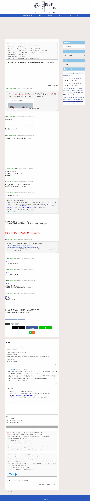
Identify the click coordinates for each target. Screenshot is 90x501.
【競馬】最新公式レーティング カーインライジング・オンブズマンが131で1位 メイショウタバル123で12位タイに (32, 463)
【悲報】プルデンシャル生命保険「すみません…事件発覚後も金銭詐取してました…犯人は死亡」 (27, 50)
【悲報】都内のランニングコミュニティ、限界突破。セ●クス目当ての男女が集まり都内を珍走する (28, 436)
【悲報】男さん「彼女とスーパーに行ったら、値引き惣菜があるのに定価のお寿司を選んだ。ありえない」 (30, 445)
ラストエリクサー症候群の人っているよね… (16, 56)
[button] (83, 46)
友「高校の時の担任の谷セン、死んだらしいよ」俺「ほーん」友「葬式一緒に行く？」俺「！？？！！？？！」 (31, 449)
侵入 (13, 324)
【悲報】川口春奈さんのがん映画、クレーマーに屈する (18, 54)
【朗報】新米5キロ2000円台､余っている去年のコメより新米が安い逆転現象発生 (24, 48)
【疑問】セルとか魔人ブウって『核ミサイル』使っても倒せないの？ (22, 444)
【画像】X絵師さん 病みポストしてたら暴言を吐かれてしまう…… (21, 447)
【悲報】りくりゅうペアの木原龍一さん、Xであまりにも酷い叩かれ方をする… (24, 456)
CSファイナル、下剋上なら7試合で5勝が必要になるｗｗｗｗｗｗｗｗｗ (23, 442)
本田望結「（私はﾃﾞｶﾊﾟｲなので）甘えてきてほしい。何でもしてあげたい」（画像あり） (25, 52)
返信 (56, 364)
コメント (8, 402)
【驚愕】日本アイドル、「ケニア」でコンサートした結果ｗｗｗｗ (21, 454)
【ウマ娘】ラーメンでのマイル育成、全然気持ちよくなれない (21, 469)
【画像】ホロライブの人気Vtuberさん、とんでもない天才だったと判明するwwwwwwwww (26, 457)
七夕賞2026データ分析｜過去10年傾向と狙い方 (17, 465)
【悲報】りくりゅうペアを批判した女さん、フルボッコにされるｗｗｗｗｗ (23, 58)
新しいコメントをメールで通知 (14, 420)
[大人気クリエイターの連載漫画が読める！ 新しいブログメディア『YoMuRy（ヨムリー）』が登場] (13, 473)
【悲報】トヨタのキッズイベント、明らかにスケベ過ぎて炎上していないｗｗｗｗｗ (24, 45)
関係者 (17, 324)
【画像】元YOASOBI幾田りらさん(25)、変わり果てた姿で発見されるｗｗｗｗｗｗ (25, 434)
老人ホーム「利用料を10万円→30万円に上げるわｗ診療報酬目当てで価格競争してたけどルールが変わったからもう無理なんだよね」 (35, 459)
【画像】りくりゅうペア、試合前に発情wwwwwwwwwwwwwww (20, 46)
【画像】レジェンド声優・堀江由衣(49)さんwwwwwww (19, 461)
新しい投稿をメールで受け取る (14, 422)
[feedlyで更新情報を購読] (30, 332)
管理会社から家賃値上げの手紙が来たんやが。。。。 (19, 438)
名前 (7, 416)
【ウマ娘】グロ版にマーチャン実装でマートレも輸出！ (19, 467)
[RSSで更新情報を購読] (33, 332)
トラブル (8, 324)
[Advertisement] (45, 28)
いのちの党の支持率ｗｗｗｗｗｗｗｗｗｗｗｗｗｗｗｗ (19, 440)
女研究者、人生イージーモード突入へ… (15, 43)
